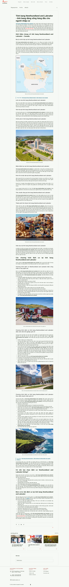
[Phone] (11, 575)
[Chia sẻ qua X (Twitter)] (18, 524)
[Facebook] (30, 584)
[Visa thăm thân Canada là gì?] (34, 539)
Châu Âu (26, 7)
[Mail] (11, 580)
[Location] (10, 571)
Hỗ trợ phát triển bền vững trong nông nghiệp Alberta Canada (50, 545)
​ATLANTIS (4, 3)
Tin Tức (21, 7)
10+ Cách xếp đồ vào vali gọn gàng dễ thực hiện (17, 545)
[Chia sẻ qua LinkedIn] (21, 524)
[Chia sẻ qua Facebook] (16, 524)
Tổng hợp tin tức (14, 7)
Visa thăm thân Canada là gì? (33, 545)
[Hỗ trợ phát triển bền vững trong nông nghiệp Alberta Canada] (51, 539)
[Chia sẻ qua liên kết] (23, 524)
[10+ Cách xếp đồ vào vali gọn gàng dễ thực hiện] (18, 539)
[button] (56, 7)
